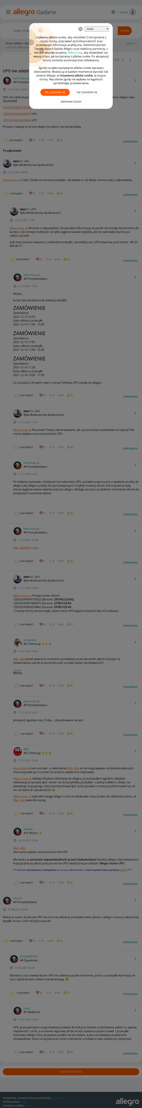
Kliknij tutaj (75, 52)
